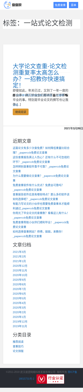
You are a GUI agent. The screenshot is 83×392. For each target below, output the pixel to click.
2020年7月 (19, 289)
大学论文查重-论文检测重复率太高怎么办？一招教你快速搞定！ (40, 75)
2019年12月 (20, 321)
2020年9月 (19, 279)
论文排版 (18, 351)
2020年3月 (19, 307)
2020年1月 (19, 316)
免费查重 (60, 5)
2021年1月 (19, 261)
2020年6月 (19, 293)
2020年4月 (19, 303)
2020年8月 (19, 284)
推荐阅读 (18, 341)
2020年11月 (20, 270)
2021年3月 (19, 251)
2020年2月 (19, 312)
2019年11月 (20, 326)
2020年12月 (20, 265)
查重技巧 (18, 346)
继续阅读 (20, 112)
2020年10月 (20, 275)
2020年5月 (19, 298)
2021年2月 (19, 256)
